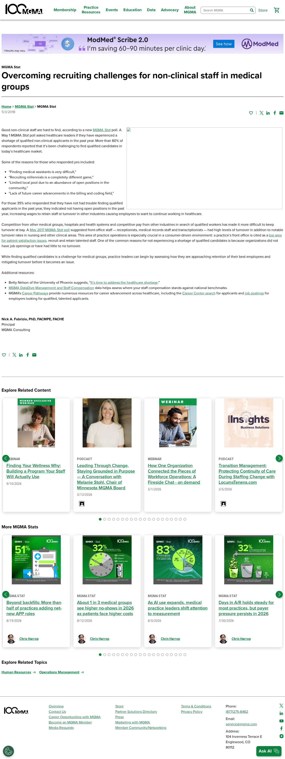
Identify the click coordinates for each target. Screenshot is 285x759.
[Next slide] (279, 458)
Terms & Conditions (196, 706)
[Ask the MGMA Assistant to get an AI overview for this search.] (268, 751)
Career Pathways (35, 293)
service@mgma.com (241, 724)
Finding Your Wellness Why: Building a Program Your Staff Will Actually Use (35, 471)
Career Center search (199, 293)
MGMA (102, 130)
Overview (56, 706)
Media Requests (61, 728)
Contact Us (57, 711)
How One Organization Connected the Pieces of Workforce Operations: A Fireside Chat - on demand (174, 474)
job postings (254, 293)
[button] (276, 10)
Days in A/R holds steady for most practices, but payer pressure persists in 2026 (246, 608)
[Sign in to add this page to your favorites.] (251, 113)
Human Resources (16, 672)
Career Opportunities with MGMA (75, 717)
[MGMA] (24, 9)
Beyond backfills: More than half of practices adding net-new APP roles (34, 608)
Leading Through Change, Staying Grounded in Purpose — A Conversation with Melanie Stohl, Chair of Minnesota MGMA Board (106, 477)
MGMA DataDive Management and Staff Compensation (51, 288)
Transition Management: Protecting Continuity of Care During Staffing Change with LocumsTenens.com (247, 474)
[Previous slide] (5, 458)
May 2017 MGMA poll (50, 230)
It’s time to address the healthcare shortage (124, 282)
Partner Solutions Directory (136, 711)
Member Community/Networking (140, 728)
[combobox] (224, 10)
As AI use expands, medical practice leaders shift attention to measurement (178, 608)
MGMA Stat (24, 106)
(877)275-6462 (237, 711)
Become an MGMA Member (70, 722)
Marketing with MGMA (132, 722)
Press (119, 717)
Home (6, 106)
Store (119, 706)
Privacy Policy (191, 711)
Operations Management (59, 672)
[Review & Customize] (8, 751)
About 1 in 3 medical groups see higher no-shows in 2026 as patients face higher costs (105, 608)
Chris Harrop (29, 639)
